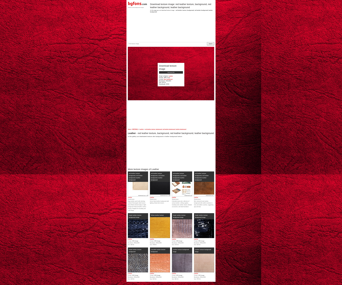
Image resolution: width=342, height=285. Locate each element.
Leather (171, 76)
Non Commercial (168, 79)
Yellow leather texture (157, 215)
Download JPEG (171, 72)
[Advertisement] (182, 26)
